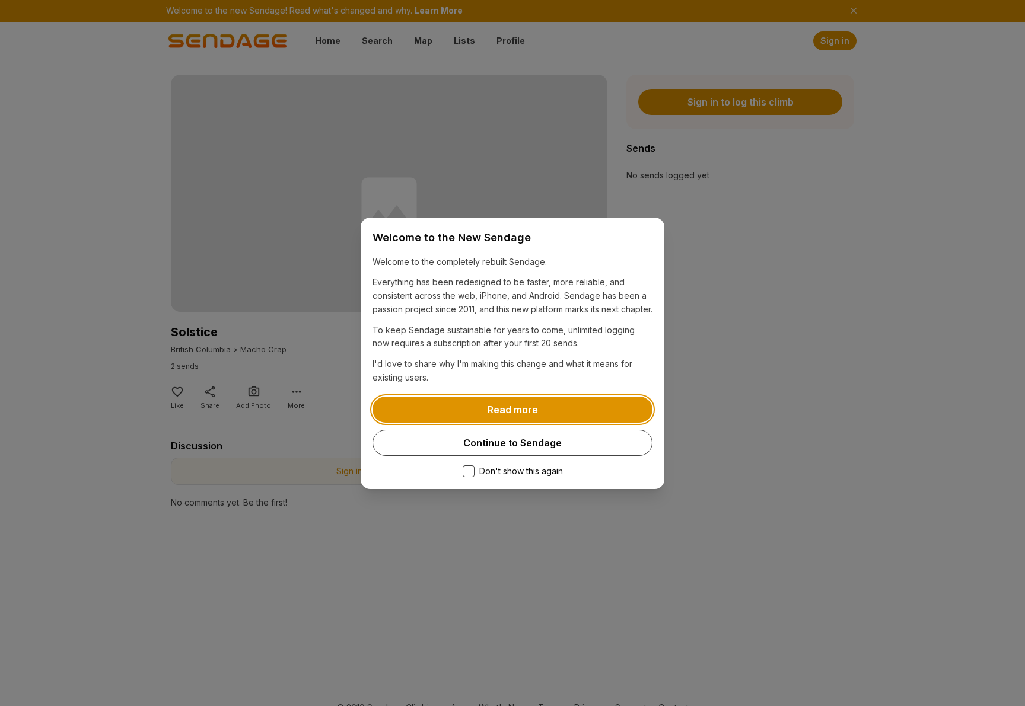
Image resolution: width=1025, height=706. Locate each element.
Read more (513, 410)
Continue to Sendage (512, 443)
